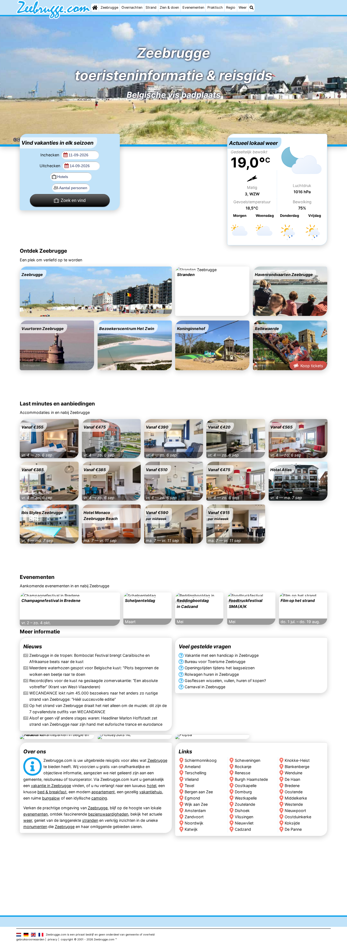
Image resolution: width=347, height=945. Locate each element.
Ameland (193, 767)
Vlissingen (244, 816)
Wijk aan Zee (196, 804)
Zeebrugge (109, 7)
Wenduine (294, 773)
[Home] (95, 8)
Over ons (34, 752)
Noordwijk (194, 823)
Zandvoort (194, 816)
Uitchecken (50, 165)
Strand (151, 7)
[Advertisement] (173, 168)
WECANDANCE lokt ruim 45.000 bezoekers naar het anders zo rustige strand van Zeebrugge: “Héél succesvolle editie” (93, 696)
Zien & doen (169, 7)
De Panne (293, 829)
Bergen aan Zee (199, 791)
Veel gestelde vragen (205, 646)
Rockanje (243, 767)
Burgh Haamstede (251, 779)
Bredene (292, 785)
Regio (230, 7)
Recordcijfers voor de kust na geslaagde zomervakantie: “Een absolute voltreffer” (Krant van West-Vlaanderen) (93, 683)
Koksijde (292, 823)
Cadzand (243, 829)
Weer (243, 7)
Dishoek (242, 810)
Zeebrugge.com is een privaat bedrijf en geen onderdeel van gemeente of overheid (100, 934)
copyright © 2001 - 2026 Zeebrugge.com (87, 939)
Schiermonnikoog (201, 760)
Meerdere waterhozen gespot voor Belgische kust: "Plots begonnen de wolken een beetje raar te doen (94, 670)
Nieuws (32, 646)
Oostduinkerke (298, 816)
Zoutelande (245, 804)
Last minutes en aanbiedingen (57, 403)
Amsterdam (195, 810)
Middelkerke (296, 798)
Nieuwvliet (244, 823)
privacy (52, 939)
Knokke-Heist (297, 760)
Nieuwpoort (295, 810)
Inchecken (50, 155)
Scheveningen (247, 760)
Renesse (242, 773)
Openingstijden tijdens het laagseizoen (220, 667)
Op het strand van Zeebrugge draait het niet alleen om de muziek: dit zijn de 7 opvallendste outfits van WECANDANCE (98, 708)
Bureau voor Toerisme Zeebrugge (215, 661)
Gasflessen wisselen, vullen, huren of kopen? (225, 680)
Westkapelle (246, 798)
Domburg (243, 791)
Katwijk (191, 829)
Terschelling (195, 773)
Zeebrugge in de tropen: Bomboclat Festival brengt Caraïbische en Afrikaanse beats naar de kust (89, 658)
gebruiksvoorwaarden (30, 939)
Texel (189, 785)
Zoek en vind (73, 200)
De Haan (292, 779)
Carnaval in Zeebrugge (205, 686)
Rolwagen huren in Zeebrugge (212, 674)
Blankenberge (297, 767)
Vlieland (192, 779)
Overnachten (131, 7)
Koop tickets (311, 365)
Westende (294, 804)
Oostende (294, 791)
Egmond (192, 798)
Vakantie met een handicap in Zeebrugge (222, 655)
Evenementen (193, 7)
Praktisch (215, 7)
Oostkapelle (245, 785)
